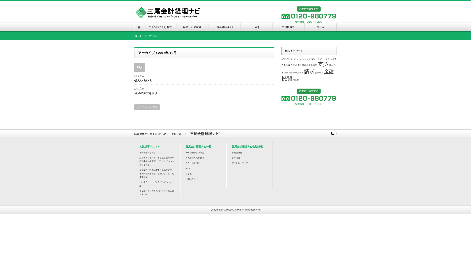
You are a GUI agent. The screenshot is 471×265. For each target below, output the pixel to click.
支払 (323, 64)
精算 (291, 72)
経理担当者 (298, 72)
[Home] (137, 35)
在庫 (293, 65)
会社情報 (236, 158)
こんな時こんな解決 (195, 158)
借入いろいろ (143, 80)
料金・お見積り (193, 163)
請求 (309, 71)
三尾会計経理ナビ (232, 210)
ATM (283, 59)
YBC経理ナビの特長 (195, 152)
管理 (286, 72)
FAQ (188, 168)
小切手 (298, 65)
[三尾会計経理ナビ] (168, 16)
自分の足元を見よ (146, 93)
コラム (140, 76)
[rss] (332, 134)
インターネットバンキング (298, 59)
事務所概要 (237, 152)
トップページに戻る (147, 107)
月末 (331, 65)
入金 (283, 65)
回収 (288, 65)
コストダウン (317, 59)
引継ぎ (305, 65)
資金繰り (319, 72)
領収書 (296, 80)
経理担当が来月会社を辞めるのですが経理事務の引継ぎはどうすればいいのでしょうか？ (156, 161)
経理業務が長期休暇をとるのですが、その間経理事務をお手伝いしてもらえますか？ (156, 173)
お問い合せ (191, 179)
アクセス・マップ (240, 163)
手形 (311, 65)
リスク (327, 59)
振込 (315, 65)
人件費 (333, 59)
